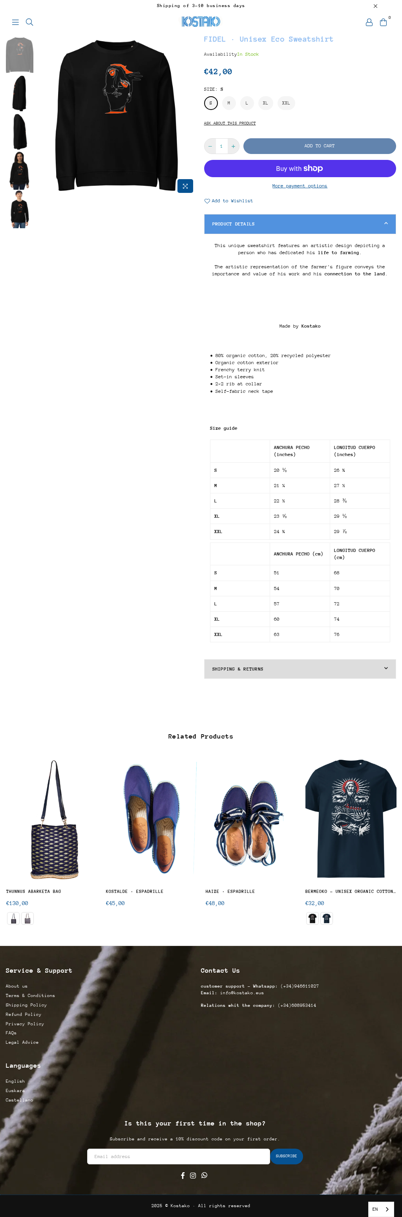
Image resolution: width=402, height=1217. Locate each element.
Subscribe (286, 1156)
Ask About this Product (230, 123)
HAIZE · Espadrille (230, 891)
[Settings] (369, 21)
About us (17, 986)
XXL (286, 103)
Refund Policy (24, 1014)
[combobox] (381, 1209)
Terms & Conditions (30, 995)
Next (191, 115)
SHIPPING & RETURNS (238, 669)
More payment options (299, 186)
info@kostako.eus (240, 992)
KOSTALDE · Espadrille (135, 891)
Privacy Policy (25, 1023)
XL (266, 103)
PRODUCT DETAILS (233, 224)
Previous (41, 115)
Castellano (19, 1100)
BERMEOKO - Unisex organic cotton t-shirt (351, 891)
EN (375, 1209)
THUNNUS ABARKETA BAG (33, 891)
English (15, 1081)
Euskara (15, 1090)
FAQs (11, 1033)
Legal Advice (22, 1042)
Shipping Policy (26, 1005)
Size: (213, 89)
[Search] (29, 21)
